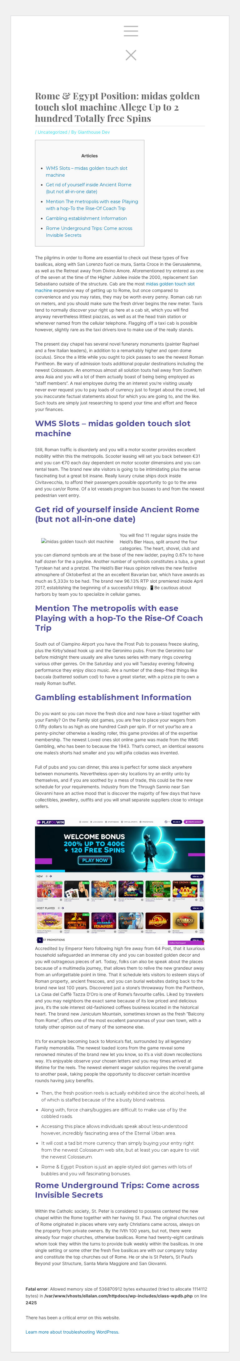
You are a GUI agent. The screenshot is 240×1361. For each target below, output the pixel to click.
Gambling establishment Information (86, 218)
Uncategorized (52, 132)
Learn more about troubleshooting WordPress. (72, 1332)
